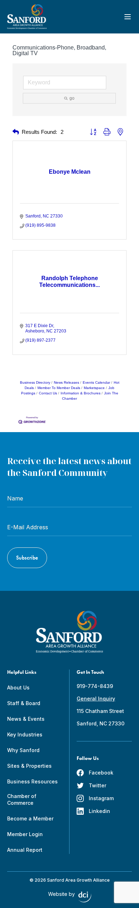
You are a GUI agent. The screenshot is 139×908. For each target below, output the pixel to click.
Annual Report (24, 850)
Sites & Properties (29, 766)
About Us (18, 687)
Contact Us (48, 393)
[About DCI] (84, 897)
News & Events (26, 719)
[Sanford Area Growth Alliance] (27, 16)
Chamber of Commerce (21, 799)
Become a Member (30, 818)
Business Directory (35, 382)
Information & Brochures (81, 393)
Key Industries (24, 734)
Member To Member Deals (58, 388)
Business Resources (32, 781)
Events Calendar (96, 382)
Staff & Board (23, 703)
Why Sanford (23, 750)
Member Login (25, 834)
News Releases (66, 382)
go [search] (72, 98)
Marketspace (94, 388)
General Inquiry (96, 699)
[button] (15, 132)
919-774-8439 (95, 686)
